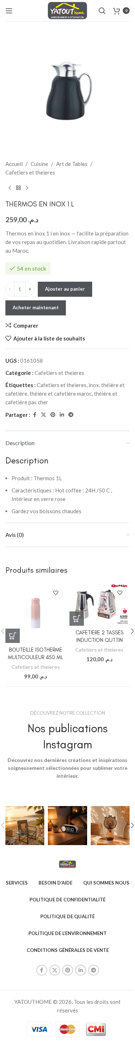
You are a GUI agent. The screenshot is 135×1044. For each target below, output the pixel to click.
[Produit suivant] (27, 188)
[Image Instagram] (24, 825)
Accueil (14, 164)
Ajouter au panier (65, 289)
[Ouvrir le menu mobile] (9, 11)
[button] (12, 636)
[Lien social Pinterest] (53, 415)
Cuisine (39, 164)
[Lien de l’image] (67, 864)
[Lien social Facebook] (34, 415)
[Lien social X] (43, 415)
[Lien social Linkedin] (62, 415)
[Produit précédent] (9, 188)
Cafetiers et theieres (30, 172)
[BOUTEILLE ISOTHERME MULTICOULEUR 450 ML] (35, 613)
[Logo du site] (67, 9)
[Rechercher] (102, 11)
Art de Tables (71, 164)
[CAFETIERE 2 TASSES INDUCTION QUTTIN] (99, 604)
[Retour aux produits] (18, 188)
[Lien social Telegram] (71, 415)
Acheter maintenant (36, 307)
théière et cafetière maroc (61, 393)
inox (94, 385)
